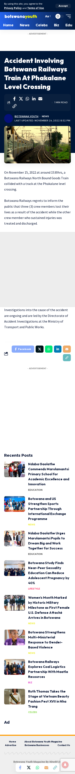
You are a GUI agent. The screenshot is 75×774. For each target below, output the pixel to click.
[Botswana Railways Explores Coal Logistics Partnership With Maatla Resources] (14, 667)
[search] (40, 16)
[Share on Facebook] (14, 98)
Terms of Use (35, 8)
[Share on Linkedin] (34, 98)
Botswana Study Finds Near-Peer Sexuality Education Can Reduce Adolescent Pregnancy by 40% (48, 573)
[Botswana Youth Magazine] (20, 16)
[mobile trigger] (67, 16)
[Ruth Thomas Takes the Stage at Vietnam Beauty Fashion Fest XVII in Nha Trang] (14, 696)
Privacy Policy (13, 8)
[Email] (40, 98)
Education (35, 489)
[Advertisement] (41, 42)
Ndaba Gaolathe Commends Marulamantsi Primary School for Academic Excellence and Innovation (48, 474)
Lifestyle (34, 588)
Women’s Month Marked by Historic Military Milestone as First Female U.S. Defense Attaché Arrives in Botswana (49, 607)
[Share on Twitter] (21, 98)
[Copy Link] (14, 106)
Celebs (32, 712)
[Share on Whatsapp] (27, 98)
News (45, 116)
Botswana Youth (26, 116)
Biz (30, 682)
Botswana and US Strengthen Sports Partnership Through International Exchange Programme (47, 509)
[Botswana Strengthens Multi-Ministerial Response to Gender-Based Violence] (14, 637)
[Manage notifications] (65, 764)
